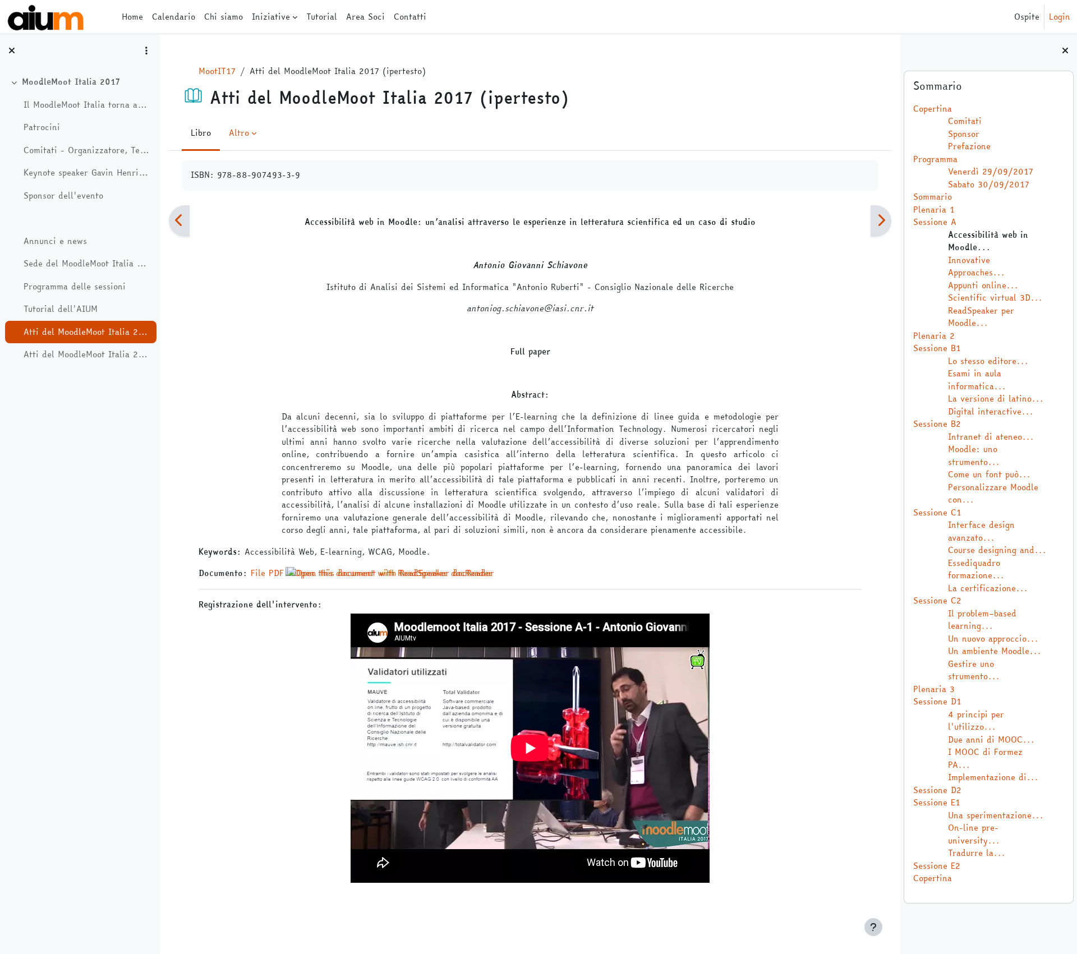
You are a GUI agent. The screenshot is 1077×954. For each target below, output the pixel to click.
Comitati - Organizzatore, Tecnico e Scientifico (87, 150)
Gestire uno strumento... (974, 670)
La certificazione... (988, 588)
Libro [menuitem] (201, 132)
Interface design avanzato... (981, 531)
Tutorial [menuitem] (321, 16)
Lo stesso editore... (988, 360)
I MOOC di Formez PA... (985, 758)
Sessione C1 (937, 512)
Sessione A (934, 221)
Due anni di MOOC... (991, 739)
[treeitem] (79, 218)
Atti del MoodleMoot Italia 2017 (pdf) (87, 354)
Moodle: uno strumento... (974, 455)
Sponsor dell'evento (63, 196)
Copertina (932, 108)
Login (1059, 17)
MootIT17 (217, 70)
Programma (935, 159)
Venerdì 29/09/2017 (990, 171)
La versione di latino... (995, 398)
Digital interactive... (990, 411)
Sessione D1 (937, 701)
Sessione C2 (937, 600)
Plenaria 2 (934, 335)
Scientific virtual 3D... (995, 297)
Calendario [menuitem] (173, 16)
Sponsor (963, 133)
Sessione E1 (936, 802)
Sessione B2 (937, 423)
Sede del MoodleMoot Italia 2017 (87, 263)
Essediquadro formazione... (976, 569)
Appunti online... (983, 285)
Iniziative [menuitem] (271, 16)
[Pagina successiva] (881, 221)
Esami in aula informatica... (977, 380)
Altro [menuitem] (239, 132)
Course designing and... (997, 549)
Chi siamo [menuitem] (223, 16)
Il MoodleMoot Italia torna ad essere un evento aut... (87, 105)
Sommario (932, 196)
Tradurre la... (976, 852)
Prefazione (969, 146)
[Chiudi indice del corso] (12, 50)
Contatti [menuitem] (410, 16)
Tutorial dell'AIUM (61, 309)
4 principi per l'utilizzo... (976, 721)
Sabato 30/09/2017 (988, 184)
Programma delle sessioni (75, 286)
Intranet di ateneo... (991, 436)
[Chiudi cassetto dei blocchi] (1065, 50)
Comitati (965, 120)
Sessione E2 (936, 865)
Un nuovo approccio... (993, 638)
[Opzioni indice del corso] (146, 50)
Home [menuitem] (132, 16)
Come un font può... (989, 474)
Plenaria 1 (934, 209)
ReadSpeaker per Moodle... (981, 317)
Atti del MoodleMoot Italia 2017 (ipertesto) (87, 332)
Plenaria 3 (934, 689)
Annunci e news (55, 241)
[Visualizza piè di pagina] (873, 927)
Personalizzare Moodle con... (993, 493)
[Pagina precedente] (179, 221)
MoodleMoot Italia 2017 (71, 82)
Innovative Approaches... (976, 266)
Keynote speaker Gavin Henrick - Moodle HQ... (87, 173)
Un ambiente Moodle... (994, 650)
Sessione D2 (937, 790)
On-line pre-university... (974, 834)
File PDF (267, 572)
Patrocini (42, 127)
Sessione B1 (937, 348)
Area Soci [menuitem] (365, 16)
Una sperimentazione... (995, 815)
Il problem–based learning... (982, 620)
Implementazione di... (993, 777)
